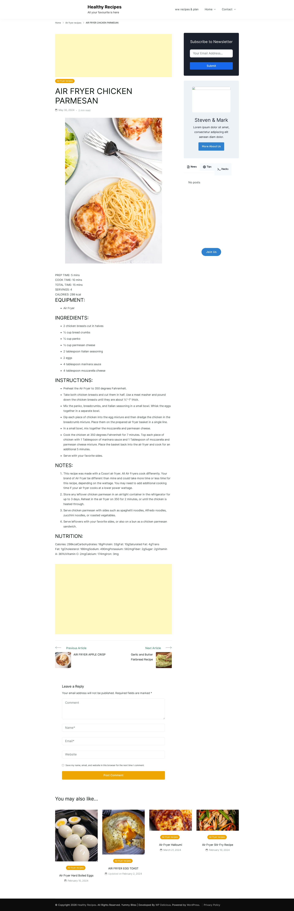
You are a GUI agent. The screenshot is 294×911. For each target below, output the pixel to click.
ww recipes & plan (187, 9)
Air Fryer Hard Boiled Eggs (76, 875)
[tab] (192, 167)
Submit (211, 65)
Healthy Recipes (105, 7)
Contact (227, 9)
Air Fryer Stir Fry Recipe (217, 844)
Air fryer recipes (65, 81)
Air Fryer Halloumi (170, 844)
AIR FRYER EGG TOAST (123, 868)
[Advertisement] (113, 55)
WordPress (193, 904)
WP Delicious (163, 904)
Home (208, 9)
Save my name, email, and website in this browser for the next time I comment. (105, 765)
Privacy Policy (212, 904)
